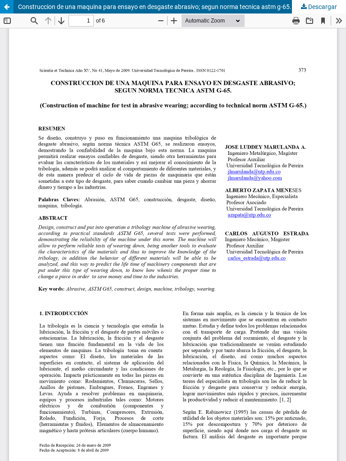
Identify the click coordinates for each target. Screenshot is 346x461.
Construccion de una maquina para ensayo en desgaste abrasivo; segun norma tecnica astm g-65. (154, 6)
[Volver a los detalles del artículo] (7, 7)
